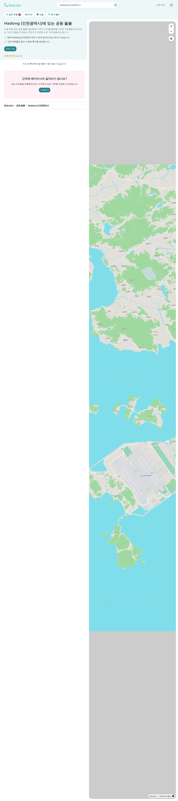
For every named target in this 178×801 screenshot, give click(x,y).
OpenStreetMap (165, 796)
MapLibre (153, 796)
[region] (132, 410)
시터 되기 (160, 5)
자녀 (30, 14)
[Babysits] (12, 5)
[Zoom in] (171, 26)
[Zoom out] (171, 31)
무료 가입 (10, 49)
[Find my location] (171, 38)
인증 (41, 14)
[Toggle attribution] (173, 796)
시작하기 (44, 90)
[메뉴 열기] (171, 5)
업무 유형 (14, 14)
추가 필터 (55, 14)
